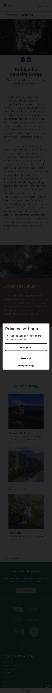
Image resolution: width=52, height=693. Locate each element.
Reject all (26, 358)
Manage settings (26, 366)
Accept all (26, 347)
